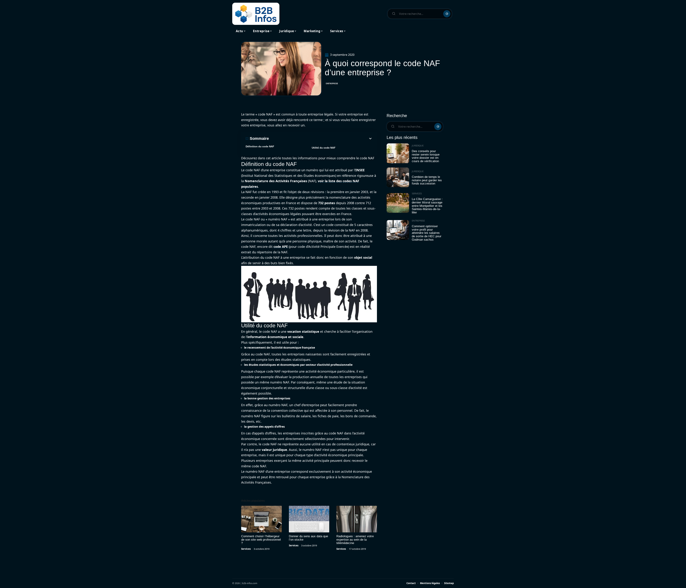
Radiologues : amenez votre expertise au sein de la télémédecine (355, 540)
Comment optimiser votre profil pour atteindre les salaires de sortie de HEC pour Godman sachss (426, 233)
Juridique (418, 145)
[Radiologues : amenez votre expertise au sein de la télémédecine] (356, 519)
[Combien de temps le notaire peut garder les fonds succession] (398, 177)
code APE (281, 246)
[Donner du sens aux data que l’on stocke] (309, 519)
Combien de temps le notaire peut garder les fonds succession (427, 180)
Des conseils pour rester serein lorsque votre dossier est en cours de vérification (425, 156)
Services (246, 548)
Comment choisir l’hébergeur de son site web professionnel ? (261, 540)
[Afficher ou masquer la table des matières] (320, 138)
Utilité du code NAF (323, 147)
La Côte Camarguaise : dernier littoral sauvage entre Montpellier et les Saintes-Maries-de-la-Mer (427, 205)
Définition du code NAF (260, 146)
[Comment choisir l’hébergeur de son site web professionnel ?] (261, 519)
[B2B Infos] (255, 13)
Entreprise (332, 83)
